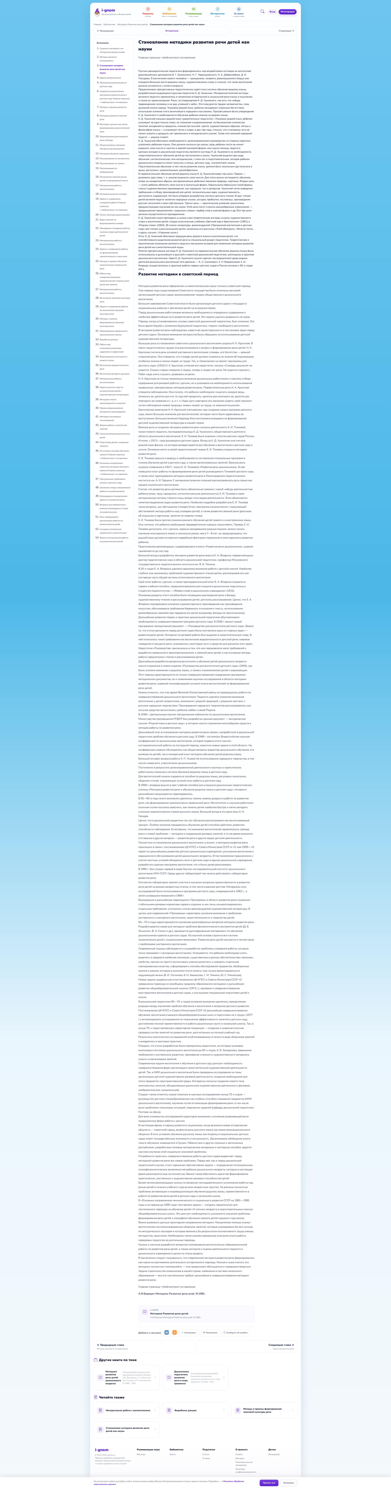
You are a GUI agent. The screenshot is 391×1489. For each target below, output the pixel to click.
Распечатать (212, 1332)
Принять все (269, 1483)
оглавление (188, 57)
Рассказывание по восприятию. (115, 158)
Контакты (240, 1458)
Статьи (206, 1454)
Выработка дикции (109, 339)
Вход (272, 11)
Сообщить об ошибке (236, 1332)
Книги (172, 1454)
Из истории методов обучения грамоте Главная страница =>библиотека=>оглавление (114, 455)
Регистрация (287, 11)
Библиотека (109, 24)
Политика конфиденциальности (246, 1470)
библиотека (171, 57)
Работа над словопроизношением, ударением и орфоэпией (112, 348)
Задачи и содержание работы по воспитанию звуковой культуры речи (114, 310)
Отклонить (288, 1483)
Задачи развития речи (110, 77)
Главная (97, 24)
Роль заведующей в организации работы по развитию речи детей (111, 521)
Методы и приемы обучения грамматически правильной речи (113, 265)
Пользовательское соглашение (244, 1464)
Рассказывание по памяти (112, 163)
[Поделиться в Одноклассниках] (174, 1333)
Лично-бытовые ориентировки (115, 214)
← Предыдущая (105, 30)
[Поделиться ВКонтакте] (166, 1333)
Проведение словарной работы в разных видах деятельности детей (115, 232)
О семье (206, 1458)
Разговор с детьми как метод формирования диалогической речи (115, 128)
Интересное (274, 1454)
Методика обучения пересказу (114, 153)
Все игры (141, 1454)
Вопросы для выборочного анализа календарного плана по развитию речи (114, 508)
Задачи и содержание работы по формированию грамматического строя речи (114, 253)
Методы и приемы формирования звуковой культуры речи (112, 322)
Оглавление (172, 30)
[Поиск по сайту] (263, 12)
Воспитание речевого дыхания (114, 373)
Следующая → (286, 30)
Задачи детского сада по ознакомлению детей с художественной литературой (114, 391)
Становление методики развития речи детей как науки (112, 69)
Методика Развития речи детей (132, 24)
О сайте (239, 1454)
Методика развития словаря (113, 194)
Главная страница (149, 57)
